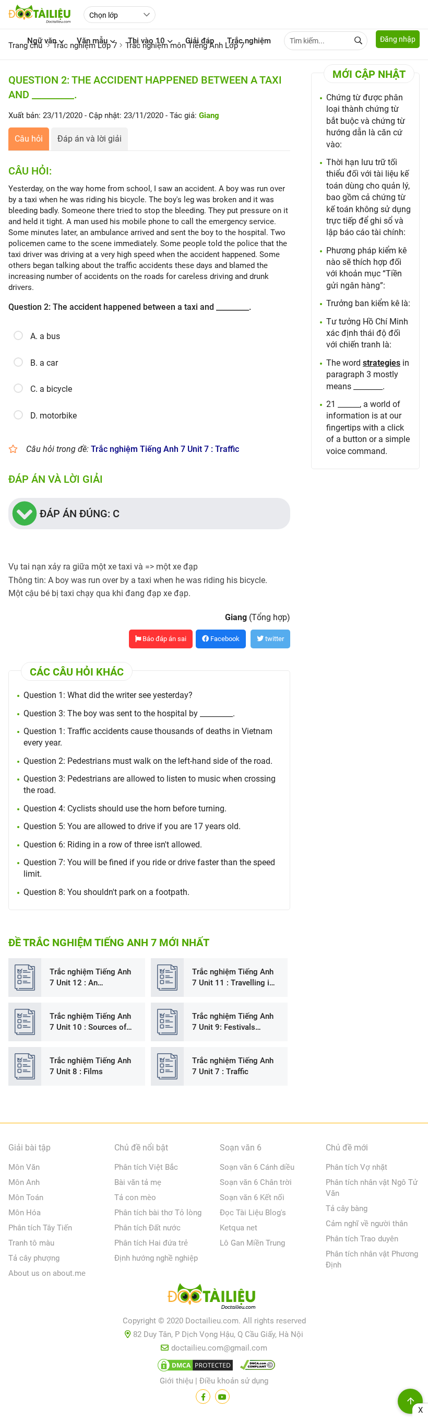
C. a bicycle (51, 389)
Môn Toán (25, 1197)
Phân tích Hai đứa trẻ (151, 1243)
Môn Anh (24, 1182)
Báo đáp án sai (163, 639)
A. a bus (45, 336)
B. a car (44, 363)
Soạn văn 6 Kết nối (252, 1197)
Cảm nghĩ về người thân (367, 1223)
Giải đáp (199, 40)
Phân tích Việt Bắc (146, 1167)
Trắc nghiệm (249, 40)
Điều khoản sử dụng (233, 1381)
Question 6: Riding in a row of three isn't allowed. (112, 845)
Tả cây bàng (346, 1208)
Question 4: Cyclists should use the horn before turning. (125, 808)
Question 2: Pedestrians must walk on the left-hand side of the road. (147, 761)
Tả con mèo (135, 1197)
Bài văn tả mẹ (137, 1182)
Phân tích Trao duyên (362, 1238)
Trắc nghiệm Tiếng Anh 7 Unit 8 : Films (90, 1066)
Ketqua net (238, 1227)
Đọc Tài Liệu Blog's (253, 1212)
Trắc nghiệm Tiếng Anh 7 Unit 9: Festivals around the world (233, 1022)
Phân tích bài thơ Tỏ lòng (157, 1212)
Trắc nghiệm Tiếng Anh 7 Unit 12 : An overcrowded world (90, 977)
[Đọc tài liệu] (203, 1396)
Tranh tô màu (31, 1243)
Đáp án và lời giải (89, 139)
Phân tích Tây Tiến (40, 1227)
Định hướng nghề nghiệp (156, 1258)
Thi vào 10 (146, 40)
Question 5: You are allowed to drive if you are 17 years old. (132, 826)
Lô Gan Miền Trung (252, 1243)
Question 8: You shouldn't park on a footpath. (106, 892)
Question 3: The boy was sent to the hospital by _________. (129, 713)
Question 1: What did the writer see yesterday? (108, 695)
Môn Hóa (24, 1212)
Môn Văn (24, 1167)
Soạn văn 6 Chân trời (256, 1182)
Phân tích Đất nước (147, 1227)
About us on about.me (47, 1273)
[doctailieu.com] (214, 1298)
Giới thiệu (176, 1381)
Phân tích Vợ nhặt (356, 1167)
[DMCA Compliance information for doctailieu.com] (255, 1367)
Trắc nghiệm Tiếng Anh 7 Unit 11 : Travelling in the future (233, 977)
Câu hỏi (29, 139)
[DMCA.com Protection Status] (193, 1367)
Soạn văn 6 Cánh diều (257, 1167)
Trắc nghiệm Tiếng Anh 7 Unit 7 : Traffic (165, 449)
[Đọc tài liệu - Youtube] (222, 1396)
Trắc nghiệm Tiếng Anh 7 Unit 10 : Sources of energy (90, 1022)
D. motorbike (53, 416)
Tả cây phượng (34, 1258)
